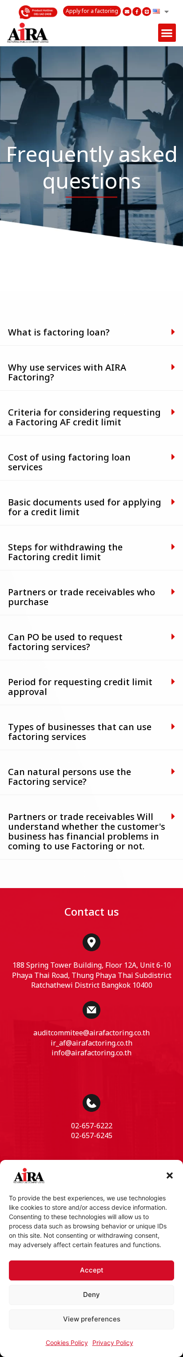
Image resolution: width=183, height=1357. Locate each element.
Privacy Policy (112, 1342)
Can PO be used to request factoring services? (65, 642)
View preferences (91, 1319)
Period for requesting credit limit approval (80, 687)
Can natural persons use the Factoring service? (69, 777)
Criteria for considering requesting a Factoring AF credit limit (84, 417)
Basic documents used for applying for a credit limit (84, 507)
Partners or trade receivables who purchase (81, 597)
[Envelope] (127, 11)
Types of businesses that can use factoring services (79, 732)
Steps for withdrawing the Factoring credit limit (65, 552)
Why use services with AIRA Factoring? (67, 372)
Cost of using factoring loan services (69, 462)
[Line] (146, 11)
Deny (91, 1294)
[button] (169, 1175)
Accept (91, 1270)
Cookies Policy (67, 1342)
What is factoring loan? (59, 332)
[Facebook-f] (136, 11)
